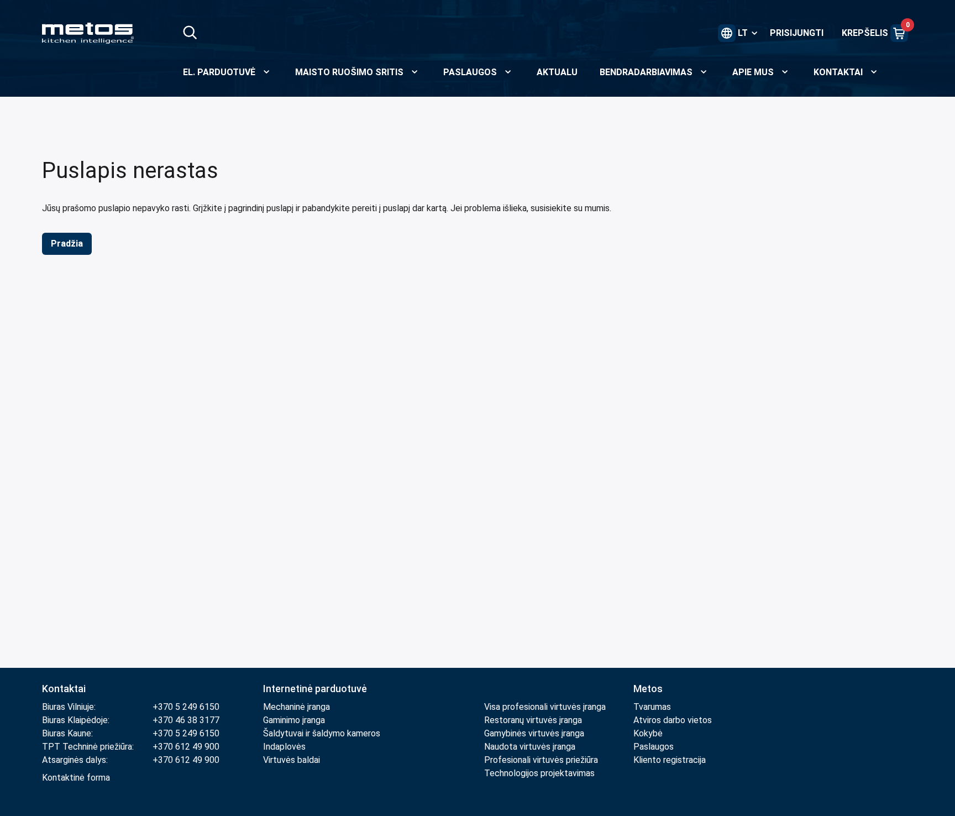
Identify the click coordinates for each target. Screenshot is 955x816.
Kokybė (648, 733)
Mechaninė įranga (296, 707)
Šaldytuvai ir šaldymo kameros (321, 733)
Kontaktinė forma (76, 777)
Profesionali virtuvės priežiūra (541, 760)
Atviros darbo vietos (672, 720)
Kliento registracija (669, 760)
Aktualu (557, 72)
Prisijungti (796, 33)
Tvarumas (652, 707)
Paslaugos (653, 746)
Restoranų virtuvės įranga (534, 720)
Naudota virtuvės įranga (529, 746)
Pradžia (67, 243)
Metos (648, 688)
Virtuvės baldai (291, 760)
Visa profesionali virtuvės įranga (545, 707)
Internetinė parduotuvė (315, 688)
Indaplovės (284, 746)
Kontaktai (64, 688)
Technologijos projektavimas (539, 773)
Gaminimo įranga (294, 720)
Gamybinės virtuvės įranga (534, 733)
